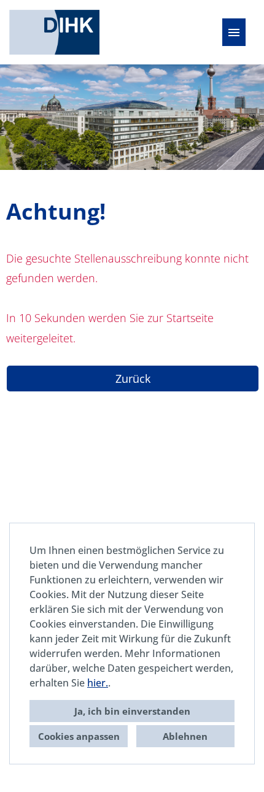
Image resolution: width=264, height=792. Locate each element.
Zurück (132, 378)
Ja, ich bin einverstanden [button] (132, 711)
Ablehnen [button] (185, 736)
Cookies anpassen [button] (79, 736)
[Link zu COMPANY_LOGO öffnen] (54, 32)
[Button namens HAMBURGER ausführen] (234, 32)
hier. (97, 683)
